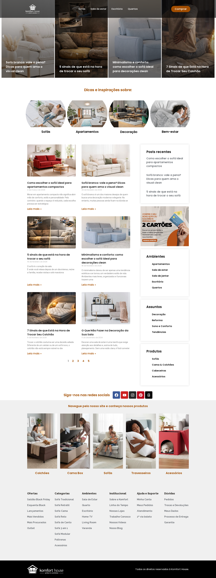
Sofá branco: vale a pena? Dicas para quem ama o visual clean (25, 66)
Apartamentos (87, 132)
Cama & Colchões (163, 364)
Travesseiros (141, 473)
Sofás (81, 9)
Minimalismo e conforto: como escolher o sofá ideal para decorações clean (133, 66)
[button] (3, 36)
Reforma (157, 320)
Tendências (159, 332)
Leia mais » (34, 209)
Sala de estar (98, 9)
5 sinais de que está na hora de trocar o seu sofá (163, 193)
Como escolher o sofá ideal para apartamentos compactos (164, 162)
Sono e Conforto (162, 326)
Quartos (133, 9)
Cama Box (75, 473)
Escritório (117, 9)
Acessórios (158, 376)
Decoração (128, 132)
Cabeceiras (159, 370)
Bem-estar (170, 132)
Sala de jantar (160, 276)
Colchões (42, 473)
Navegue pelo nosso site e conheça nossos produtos (108, 406)
